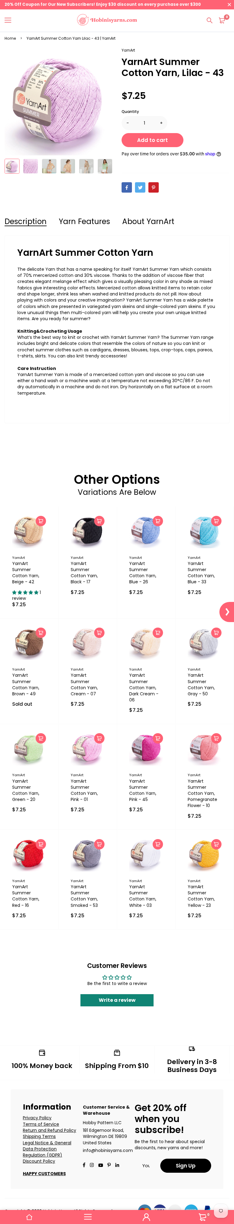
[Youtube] (117, 1165)
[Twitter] (140, 187)
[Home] (29, 1217)
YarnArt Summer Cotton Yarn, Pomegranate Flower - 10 (202, 793)
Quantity (130, 111)
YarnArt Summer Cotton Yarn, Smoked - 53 (84, 896)
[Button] (210, 20)
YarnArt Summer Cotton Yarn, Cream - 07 (84, 684)
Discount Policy (39, 1161)
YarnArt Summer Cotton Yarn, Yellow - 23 (201, 896)
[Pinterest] (153, 187)
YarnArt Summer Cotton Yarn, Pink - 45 (142, 790)
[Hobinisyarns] (107, 20)
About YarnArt (148, 221)
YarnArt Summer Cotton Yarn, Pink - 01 (84, 790)
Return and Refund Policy (49, 1130)
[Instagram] (92, 1165)
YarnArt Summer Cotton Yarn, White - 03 (142, 896)
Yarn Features (84, 221)
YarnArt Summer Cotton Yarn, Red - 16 (25, 896)
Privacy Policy (37, 1118)
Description (26, 221)
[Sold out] (41, 633)
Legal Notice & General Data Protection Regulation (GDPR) (47, 1149)
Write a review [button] (117, 1000)
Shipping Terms (39, 1136)
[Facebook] (127, 187)
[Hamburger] (10, 20)
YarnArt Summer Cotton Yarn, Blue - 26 (142, 572)
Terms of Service (41, 1124)
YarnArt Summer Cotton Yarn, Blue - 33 (201, 572)
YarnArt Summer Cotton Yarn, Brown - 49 (25, 684)
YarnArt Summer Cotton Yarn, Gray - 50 (201, 684)
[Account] (146, 1217)
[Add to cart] (41, 521)
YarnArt (128, 50)
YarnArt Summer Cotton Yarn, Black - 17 (84, 572)
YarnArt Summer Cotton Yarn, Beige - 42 (25, 572)
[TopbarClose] (229, 4)
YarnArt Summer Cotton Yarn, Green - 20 (25, 790)
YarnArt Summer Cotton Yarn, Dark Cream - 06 (143, 687)
